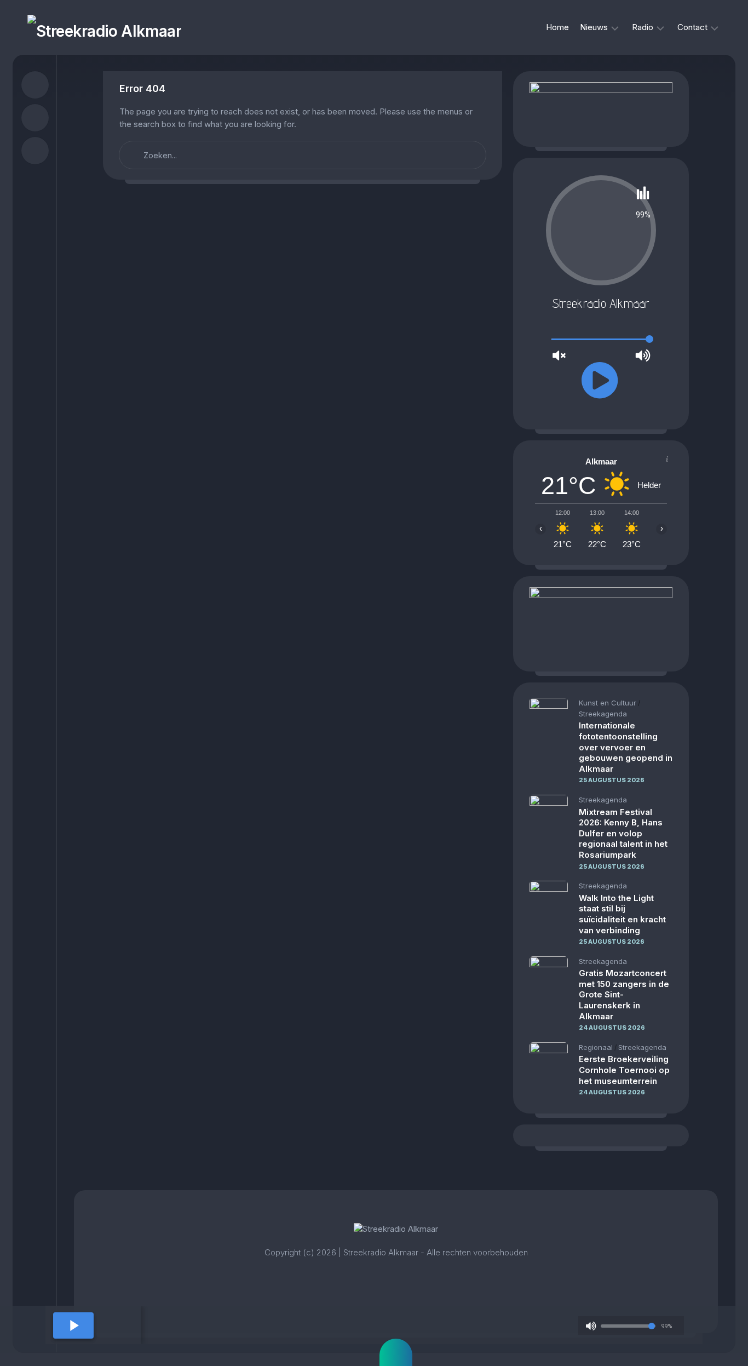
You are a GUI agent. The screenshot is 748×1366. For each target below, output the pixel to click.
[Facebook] (35, 85)
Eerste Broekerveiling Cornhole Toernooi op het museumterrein (624, 1070)
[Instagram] (35, 117)
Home (557, 27)
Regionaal (596, 1047)
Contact (692, 27)
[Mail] (35, 150)
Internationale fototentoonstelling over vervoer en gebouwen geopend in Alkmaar (625, 746)
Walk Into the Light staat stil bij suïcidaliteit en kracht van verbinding (622, 914)
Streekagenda (603, 713)
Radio (642, 27)
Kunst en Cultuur (607, 702)
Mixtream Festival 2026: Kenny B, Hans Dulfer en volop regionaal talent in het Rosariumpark (623, 833)
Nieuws (594, 27)
